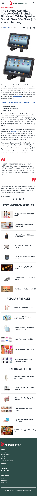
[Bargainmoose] (18, 3)
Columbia (3, 463)
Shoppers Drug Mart (7, 461)
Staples (3, 456)
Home (2, 8)
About (2, 478)
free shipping (17, 97)
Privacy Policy (5, 482)
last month (14, 131)
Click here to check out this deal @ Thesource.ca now (18, 102)
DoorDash (4, 452)
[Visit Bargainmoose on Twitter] (2, 470)
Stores (3, 449)
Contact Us (4, 480)
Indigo (3, 458)
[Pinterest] (31, 28)
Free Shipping (9, 8)
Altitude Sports (5, 454)
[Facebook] (27, 28)
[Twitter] (24, 28)
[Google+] (34, 28)
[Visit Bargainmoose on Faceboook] (4, 470)
